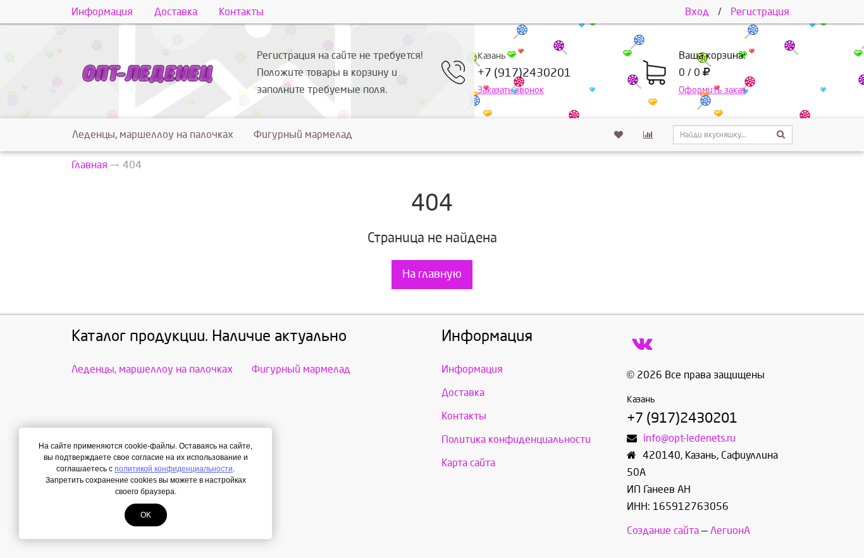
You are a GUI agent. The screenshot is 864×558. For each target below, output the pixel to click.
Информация (102, 11)
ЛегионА (730, 530)
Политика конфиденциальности (516, 439)
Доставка (175, 11)
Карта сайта (468, 462)
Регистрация (760, 11)
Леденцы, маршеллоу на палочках (152, 134)
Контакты (241, 11)
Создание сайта (663, 530)
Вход (697, 11)
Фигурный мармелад (303, 134)
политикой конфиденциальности (173, 468)
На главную (432, 274)
